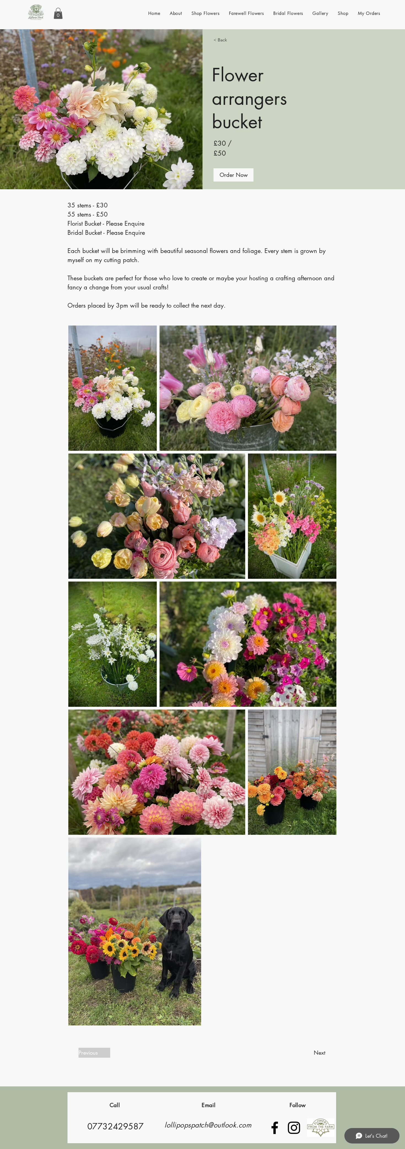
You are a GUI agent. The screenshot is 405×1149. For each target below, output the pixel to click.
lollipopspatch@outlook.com (207, 1125)
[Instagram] (294, 1127)
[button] (58, 13)
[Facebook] (274, 1127)
